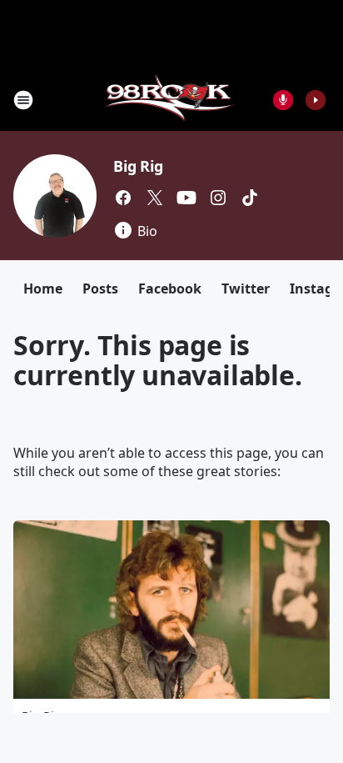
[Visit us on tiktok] (250, 198)
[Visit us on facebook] (123, 198)
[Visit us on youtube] (186, 198)
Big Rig (138, 166)
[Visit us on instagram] (218, 198)
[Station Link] (172, 100)
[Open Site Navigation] (23, 100)
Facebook (169, 288)
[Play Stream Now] (316, 100)
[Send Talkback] (283, 100)
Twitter (245, 288)
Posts (100, 288)
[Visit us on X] (155, 198)
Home (42, 288)
